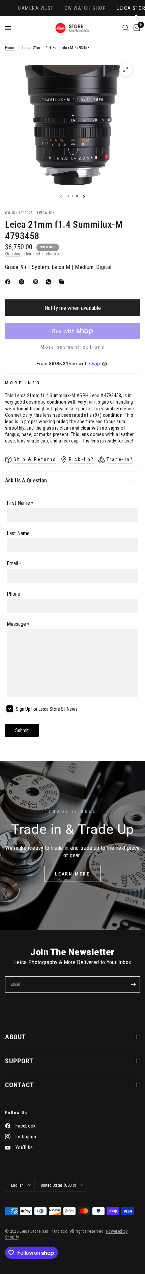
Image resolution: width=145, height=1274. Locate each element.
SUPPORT (19, 1061)
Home (10, 47)
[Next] (84, 196)
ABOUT (15, 1037)
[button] (72, 874)
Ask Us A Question (26, 480)
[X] (23, 282)
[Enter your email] (133, 984)
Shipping (13, 254)
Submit (22, 730)
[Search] (125, 28)
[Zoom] (125, 69)
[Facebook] (9, 282)
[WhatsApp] (50, 282)
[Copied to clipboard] (63, 282)
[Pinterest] (37, 282)
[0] (135, 28)
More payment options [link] (72, 347)
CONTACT (19, 1085)
